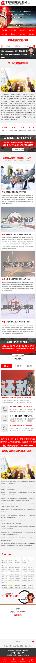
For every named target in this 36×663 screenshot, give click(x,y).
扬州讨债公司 (24, 585)
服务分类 (4, 34)
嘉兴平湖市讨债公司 (24, 560)
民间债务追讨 (28, 46)
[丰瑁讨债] (14, 2)
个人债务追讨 (8, 46)
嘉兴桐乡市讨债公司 (30, 560)
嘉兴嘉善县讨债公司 (17, 562)
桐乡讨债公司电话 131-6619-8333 (18, 445)
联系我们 (31, 34)
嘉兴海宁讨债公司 (4, 558)
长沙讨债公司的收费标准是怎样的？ (24, 588)
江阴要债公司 (30, 585)
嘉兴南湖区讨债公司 (4, 562)
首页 (10, 646)
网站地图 (9, 655)
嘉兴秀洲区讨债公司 (10, 562)
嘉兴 (26, 646)
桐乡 (30, 646)
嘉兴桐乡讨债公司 (17, 558)
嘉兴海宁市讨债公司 (17, 560)
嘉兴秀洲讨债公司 (10, 560)
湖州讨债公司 (4, 585)
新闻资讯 (31, 30)
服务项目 (22, 30)
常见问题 (29, 366)
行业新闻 (18, 366)
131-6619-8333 (18, 149)
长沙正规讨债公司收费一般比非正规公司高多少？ (17, 588)
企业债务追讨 (18, 46)
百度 (15, 655)
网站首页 (4, 30)
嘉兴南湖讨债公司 (4, 560)
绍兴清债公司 (10, 585)
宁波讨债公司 (17, 585)
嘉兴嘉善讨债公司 (24, 558)
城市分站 (22, 34)
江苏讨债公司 (4, 565)
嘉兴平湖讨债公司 (10, 558)
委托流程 (13, 34)
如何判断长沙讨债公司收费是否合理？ (30, 588)
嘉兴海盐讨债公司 (30, 558)
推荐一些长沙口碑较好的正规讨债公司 (4, 588)
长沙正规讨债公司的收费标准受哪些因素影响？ (10, 588)
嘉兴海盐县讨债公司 (24, 562)
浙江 (21, 646)
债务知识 (7, 366)
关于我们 (13, 30)
